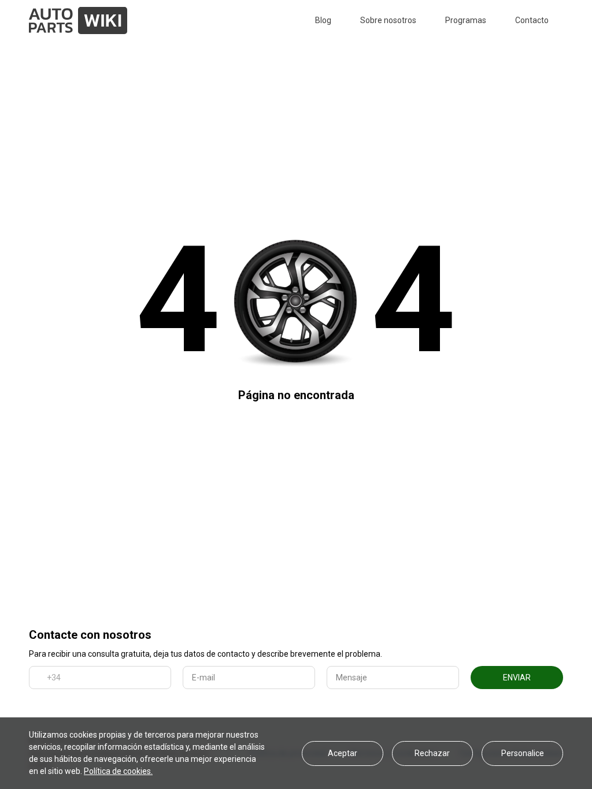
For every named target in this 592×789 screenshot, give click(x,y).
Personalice (522, 753)
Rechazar (432, 753)
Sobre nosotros (388, 20)
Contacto (532, 20)
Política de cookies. (118, 771)
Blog (323, 20)
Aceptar (342, 753)
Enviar (517, 677)
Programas (465, 20)
